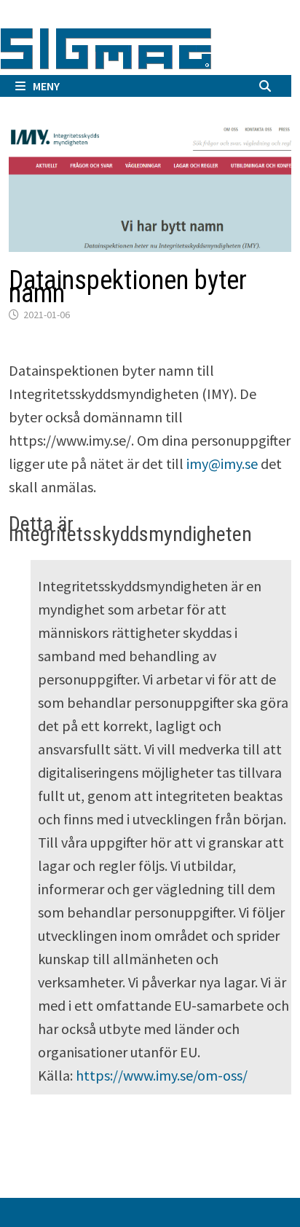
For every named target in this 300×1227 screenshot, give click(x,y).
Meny (46, 86)
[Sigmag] (106, 46)
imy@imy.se (222, 463)
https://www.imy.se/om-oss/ (162, 1075)
